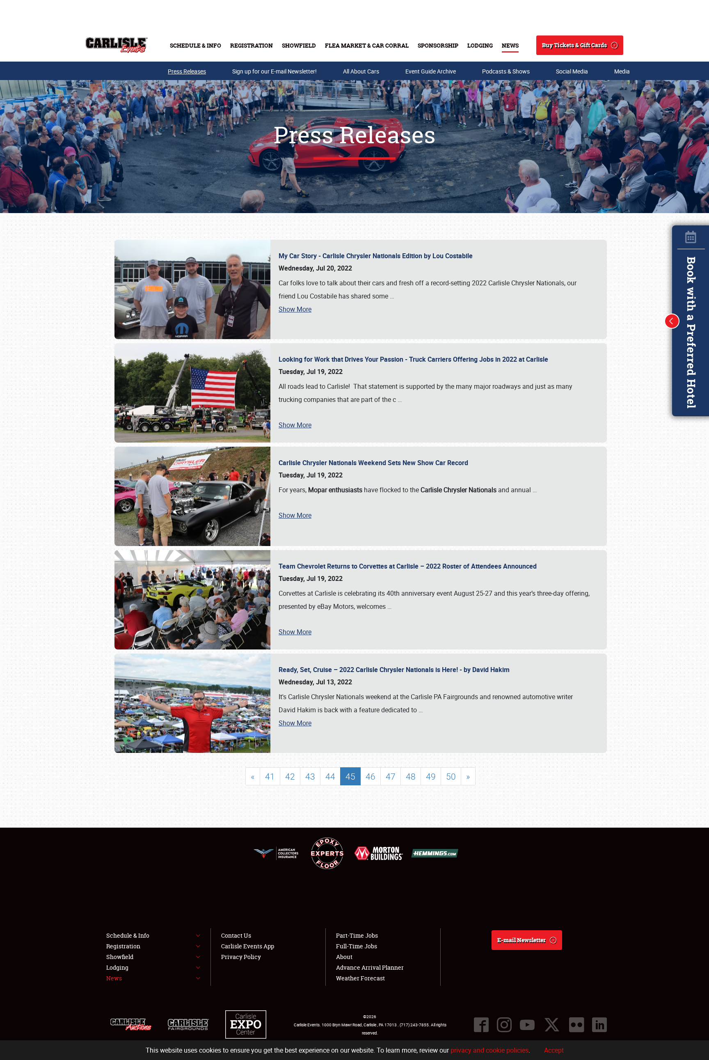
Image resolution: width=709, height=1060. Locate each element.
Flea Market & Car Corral (367, 45)
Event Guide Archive (430, 71)
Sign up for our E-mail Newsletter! (274, 71)
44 (330, 776)
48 (411, 776)
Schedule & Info (195, 45)
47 (391, 776)
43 (310, 776)
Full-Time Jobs (356, 946)
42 (290, 776)
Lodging (480, 45)
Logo (117, 45)
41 (270, 776)
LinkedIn (599, 1024)
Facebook (481, 1024)
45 (350, 776)
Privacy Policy (241, 957)
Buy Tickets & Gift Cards (574, 45)
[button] (672, 321)
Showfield (299, 45)
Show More (295, 309)
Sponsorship (438, 45)
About (344, 957)
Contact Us (236, 935)
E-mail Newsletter (521, 940)
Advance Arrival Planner (370, 967)
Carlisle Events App (247, 946)
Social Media (572, 71)
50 (451, 776)
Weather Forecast (360, 978)
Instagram (504, 1024)
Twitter (551, 1024)
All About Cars (361, 71)
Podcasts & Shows (506, 71)
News (510, 45)
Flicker (576, 1024)
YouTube (527, 1024)
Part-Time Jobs (357, 935)
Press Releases (187, 71)
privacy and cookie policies (489, 1050)
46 (370, 776)
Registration (251, 45)
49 (431, 776)
